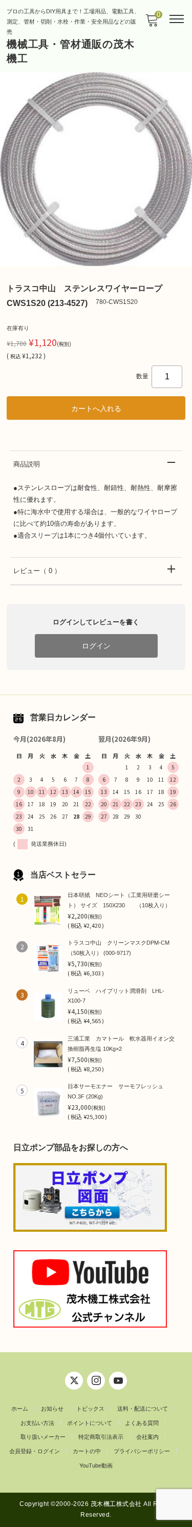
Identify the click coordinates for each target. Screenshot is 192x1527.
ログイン (96, 646)
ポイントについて (89, 1423)
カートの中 (87, 1451)
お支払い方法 (37, 1423)
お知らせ (52, 1409)
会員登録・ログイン (34, 1451)
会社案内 (147, 1437)
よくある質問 (142, 1423)
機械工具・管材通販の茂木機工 (71, 51)
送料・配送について (142, 1409)
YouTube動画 (96, 1465)
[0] (151, 23)
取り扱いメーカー (43, 1437)
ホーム (19, 1409)
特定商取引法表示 (100, 1437)
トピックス (90, 1409)
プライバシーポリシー (142, 1451)
